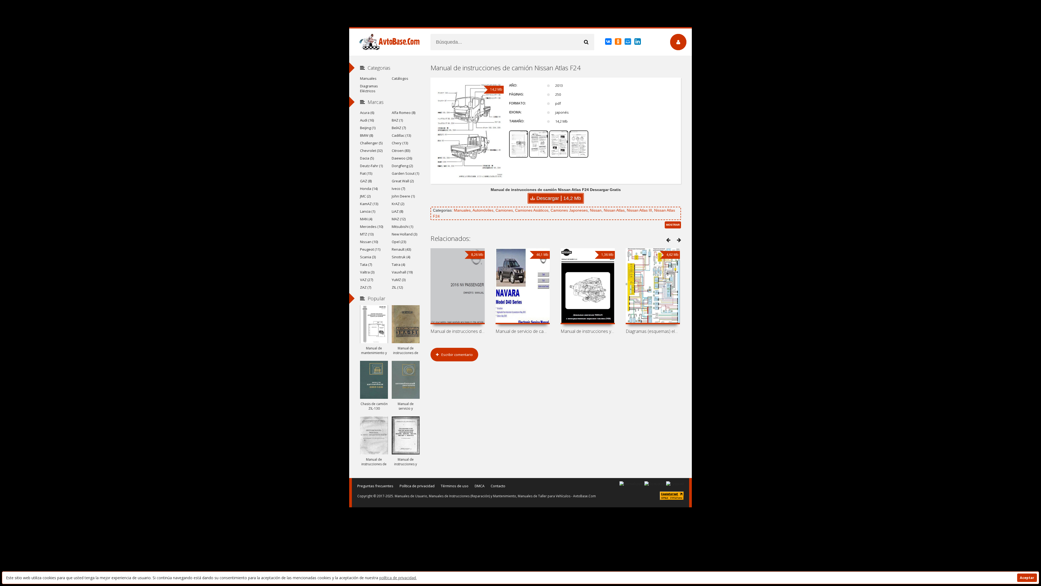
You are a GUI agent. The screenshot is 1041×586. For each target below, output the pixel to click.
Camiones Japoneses (569, 210)
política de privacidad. (398, 577)
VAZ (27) (366, 279)
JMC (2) (365, 196)
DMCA (479, 485)
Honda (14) (369, 188)
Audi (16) (367, 120)
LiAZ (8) (397, 211)
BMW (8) (366, 135)
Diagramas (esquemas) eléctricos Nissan (653, 331)
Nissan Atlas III (639, 210)
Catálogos (400, 78)
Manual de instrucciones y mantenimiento (588, 331)
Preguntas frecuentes (375, 485)
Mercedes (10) (371, 226)
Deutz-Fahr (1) (371, 165)
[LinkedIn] (638, 42)
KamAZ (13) (369, 203)
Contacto (498, 485)
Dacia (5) (367, 158)
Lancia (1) (367, 211)
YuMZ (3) (399, 279)
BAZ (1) (397, 120)
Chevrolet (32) (371, 150)
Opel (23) (399, 241)
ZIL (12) (397, 287)
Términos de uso (454, 485)
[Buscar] (586, 42)
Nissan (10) (369, 241)
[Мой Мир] (628, 42)
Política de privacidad (417, 485)
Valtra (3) (367, 272)
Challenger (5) (371, 143)
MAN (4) (366, 218)
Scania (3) (368, 256)
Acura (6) (367, 112)
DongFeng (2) (402, 165)
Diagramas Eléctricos (369, 88)
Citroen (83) (401, 150)
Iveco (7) (398, 188)
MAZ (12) (399, 218)
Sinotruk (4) (401, 256)
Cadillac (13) (401, 135)
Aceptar (1027, 577)
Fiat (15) (366, 173)
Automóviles (483, 210)
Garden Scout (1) (405, 173)
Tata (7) (366, 264)
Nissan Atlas (614, 210)
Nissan (596, 210)
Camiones (504, 210)
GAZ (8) (366, 181)
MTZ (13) (367, 234)
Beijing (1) (367, 127)
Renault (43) (401, 249)
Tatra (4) (398, 264)
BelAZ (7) (399, 127)
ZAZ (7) (365, 287)
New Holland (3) (404, 234)
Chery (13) (400, 143)
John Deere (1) (403, 196)
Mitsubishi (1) (402, 226)
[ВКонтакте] (608, 42)
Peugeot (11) (370, 249)
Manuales (462, 210)
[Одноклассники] (618, 42)
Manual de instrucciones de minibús (457, 331)
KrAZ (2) (398, 203)
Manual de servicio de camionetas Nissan (523, 331)
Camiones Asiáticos (531, 210)
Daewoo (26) (402, 158)
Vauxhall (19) (402, 272)
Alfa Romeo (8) (403, 112)
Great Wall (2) (403, 181)
